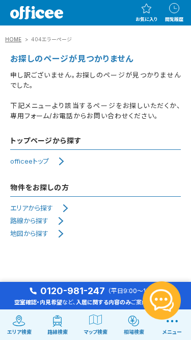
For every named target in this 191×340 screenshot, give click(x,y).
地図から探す (29, 233)
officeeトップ (29, 161)
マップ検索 (95, 332)
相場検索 (134, 332)
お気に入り (146, 19)
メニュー (172, 332)
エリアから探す (31, 208)
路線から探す (29, 221)
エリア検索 (19, 332)
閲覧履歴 (174, 19)
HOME (13, 39)
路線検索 (57, 332)
